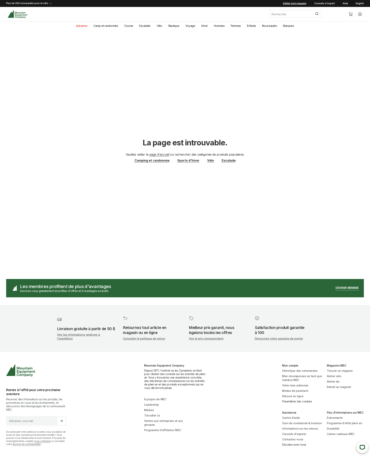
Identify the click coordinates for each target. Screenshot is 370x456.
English (360, 3)
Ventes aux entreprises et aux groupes (163, 422)
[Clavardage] (362, 447)
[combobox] (305, 14)
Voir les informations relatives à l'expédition (78, 336)
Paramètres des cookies (297, 401)
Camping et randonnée (152, 160)
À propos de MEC (155, 399)
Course (128, 25)
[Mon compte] (360, 14)
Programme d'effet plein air (344, 423)
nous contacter (42, 441)
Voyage (190, 25)
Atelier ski (333, 381)
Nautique (173, 25)
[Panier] (351, 14)
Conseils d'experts (294, 434)
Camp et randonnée (105, 25)
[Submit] (316, 14)
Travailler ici (152, 415)
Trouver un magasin (340, 370)
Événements (335, 417)
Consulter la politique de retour (144, 338)
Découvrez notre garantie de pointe (279, 338)
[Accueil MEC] (17, 14)
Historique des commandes (300, 370)
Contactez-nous (292, 439)
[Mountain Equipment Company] (37, 370)
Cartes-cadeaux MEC (340, 434)
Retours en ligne (293, 396)
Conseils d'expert (324, 3)
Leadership (151, 404)
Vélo (159, 25)
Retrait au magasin (339, 387)
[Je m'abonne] (61, 421)
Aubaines (81, 25)
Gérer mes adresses (295, 385)
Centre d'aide (291, 417)
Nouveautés (269, 25)
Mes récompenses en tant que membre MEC (302, 378)
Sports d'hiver (188, 160)
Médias (149, 410)
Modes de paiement (295, 390)
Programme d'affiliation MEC (162, 430)
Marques (288, 25)
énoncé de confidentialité (27, 444)
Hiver (204, 25)
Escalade (145, 25)
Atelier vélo (334, 376)
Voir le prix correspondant (206, 338)
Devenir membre (347, 287)
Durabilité (333, 428)
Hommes (219, 25)
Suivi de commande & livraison (302, 423)
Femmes (236, 25)
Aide (345, 3)
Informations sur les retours (300, 428)
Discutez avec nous (294, 444)
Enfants (251, 25)
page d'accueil (159, 154)
